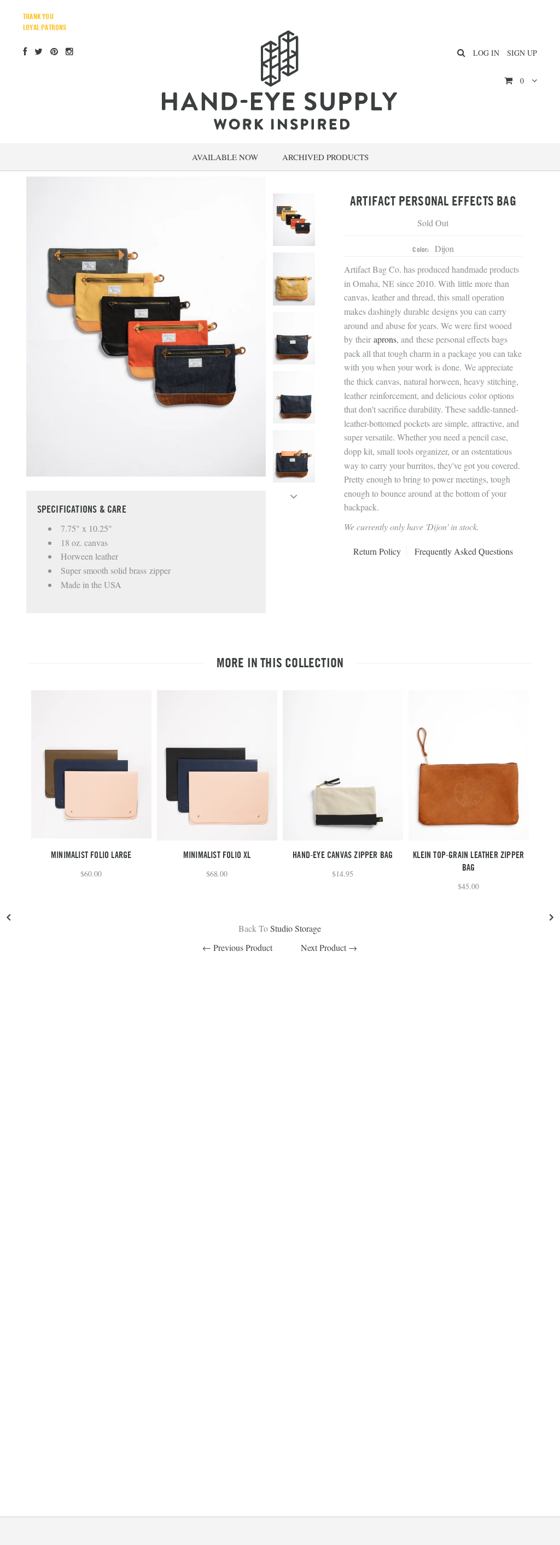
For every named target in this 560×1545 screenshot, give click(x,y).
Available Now (225, 156)
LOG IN (486, 53)
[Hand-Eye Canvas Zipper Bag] (343, 837)
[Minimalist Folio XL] (217, 837)
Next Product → (329, 947)
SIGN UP (522, 53)
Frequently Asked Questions (464, 551)
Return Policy (377, 551)
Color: (420, 249)
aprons (385, 339)
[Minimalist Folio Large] (91, 835)
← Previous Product (237, 947)
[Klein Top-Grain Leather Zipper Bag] (469, 837)
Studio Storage (295, 928)
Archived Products (325, 156)
